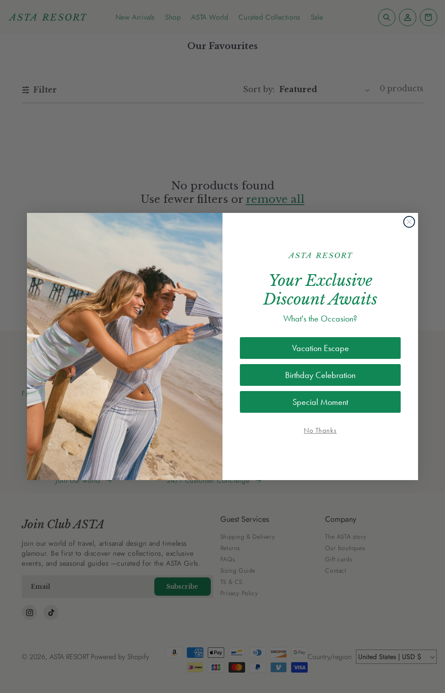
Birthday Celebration (320, 375)
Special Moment (320, 402)
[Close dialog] (409, 221)
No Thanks (320, 430)
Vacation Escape (320, 348)
